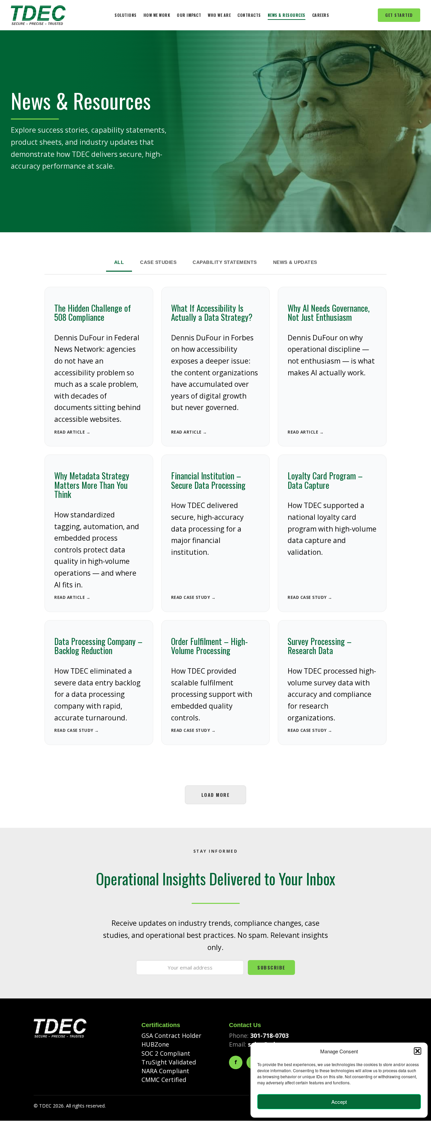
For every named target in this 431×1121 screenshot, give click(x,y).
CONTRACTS (249, 15)
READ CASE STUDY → (193, 597)
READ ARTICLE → (72, 432)
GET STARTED (399, 15)
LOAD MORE (215, 794)
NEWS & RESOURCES (286, 15)
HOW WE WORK (156, 15)
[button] (417, 1051)
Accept (339, 1101)
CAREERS (320, 15)
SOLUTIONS (125, 15)
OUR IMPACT (189, 15)
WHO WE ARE (219, 15)
